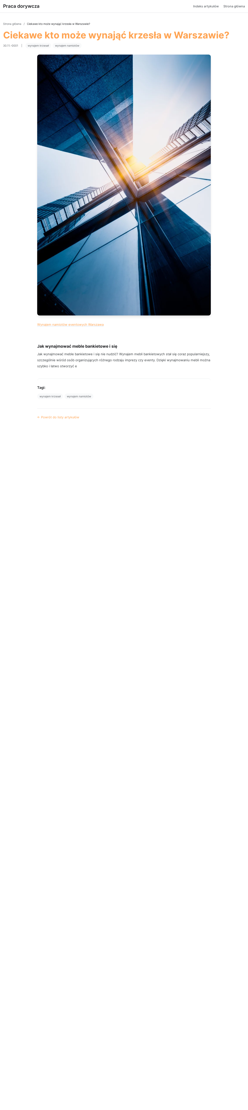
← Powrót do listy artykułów (58, 417)
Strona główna (234, 6)
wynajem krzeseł (38, 45)
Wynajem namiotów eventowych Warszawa (70, 325)
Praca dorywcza (21, 6)
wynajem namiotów (67, 45)
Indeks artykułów (206, 6)
